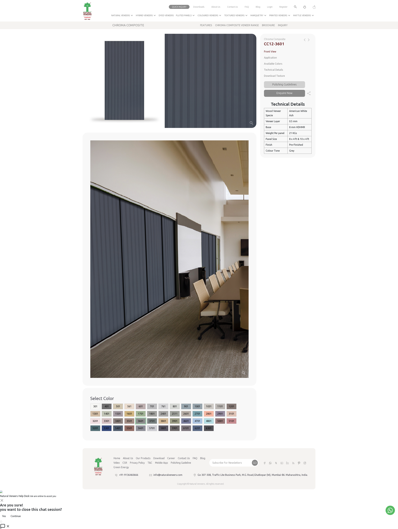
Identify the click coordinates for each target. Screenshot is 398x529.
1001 (197, 406)
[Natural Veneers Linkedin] (287, 463)
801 (175, 406)
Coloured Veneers (210, 15)
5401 (118, 428)
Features (206, 25)
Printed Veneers (280, 15)
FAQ (247, 7)
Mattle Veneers (304, 15)
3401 (118, 421)
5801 (163, 428)
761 (163, 406)
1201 (231, 406)
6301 (209, 428)
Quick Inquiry (179, 7)
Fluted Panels (185, 15)
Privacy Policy (137, 462)
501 (118, 406)
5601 (140, 428)
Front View (270, 51)
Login (270, 7)
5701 (152, 428)
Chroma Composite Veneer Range (237, 25)
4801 (209, 421)
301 (95, 406)
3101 (231, 413)
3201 (95, 421)
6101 (186, 428)
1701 (140, 413)
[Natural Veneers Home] (98, 466)
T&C (150, 462)
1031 (209, 406)
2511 (175, 413)
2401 (163, 413)
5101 (231, 421)
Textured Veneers (236, 15)
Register (283, 7)
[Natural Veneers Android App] (304, 7)
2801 (209, 413)
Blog (258, 7)
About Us (215, 7)
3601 (140, 421)
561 (129, 406)
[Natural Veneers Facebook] (264, 463)
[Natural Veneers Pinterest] (299, 463)
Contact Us (232, 7)
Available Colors (273, 63)
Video (116, 462)
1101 (220, 406)
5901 (175, 428)
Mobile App (161, 462)
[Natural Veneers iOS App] (312, 7)
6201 (197, 428)
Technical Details (273, 69)
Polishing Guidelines (284, 84)
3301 (106, 421)
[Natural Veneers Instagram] (305, 463)
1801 (152, 413)
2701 (197, 413)
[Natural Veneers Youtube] (282, 463)
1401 (106, 413)
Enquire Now (284, 92)
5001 (220, 421)
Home (116, 458)
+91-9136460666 (128, 474)
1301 (95, 413)
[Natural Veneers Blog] (293, 463)
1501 (118, 413)
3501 (129, 421)
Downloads (198, 7)
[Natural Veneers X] (276, 463)
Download (158, 458)
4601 (186, 421)
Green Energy (121, 467)
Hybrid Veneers (146, 15)
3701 (152, 421)
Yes (4, 516)
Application (270, 57)
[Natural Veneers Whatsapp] (270, 463)
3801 (163, 421)
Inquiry (283, 25)
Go (255, 462)
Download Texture (274, 75)
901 (186, 406)
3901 (175, 421)
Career (171, 458)
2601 (186, 413)
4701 (197, 421)
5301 (106, 428)
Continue (16, 516)
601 (141, 406)
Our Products (143, 458)
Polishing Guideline (181, 462)
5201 (95, 428)
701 (152, 406)
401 (107, 406)
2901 (220, 413)
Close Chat (8, 521)
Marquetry (258, 15)
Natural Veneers (122, 15)
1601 (129, 413)
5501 (129, 428)
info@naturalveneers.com (167, 474)
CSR (125, 462)
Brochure (268, 25)
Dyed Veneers (166, 15)
